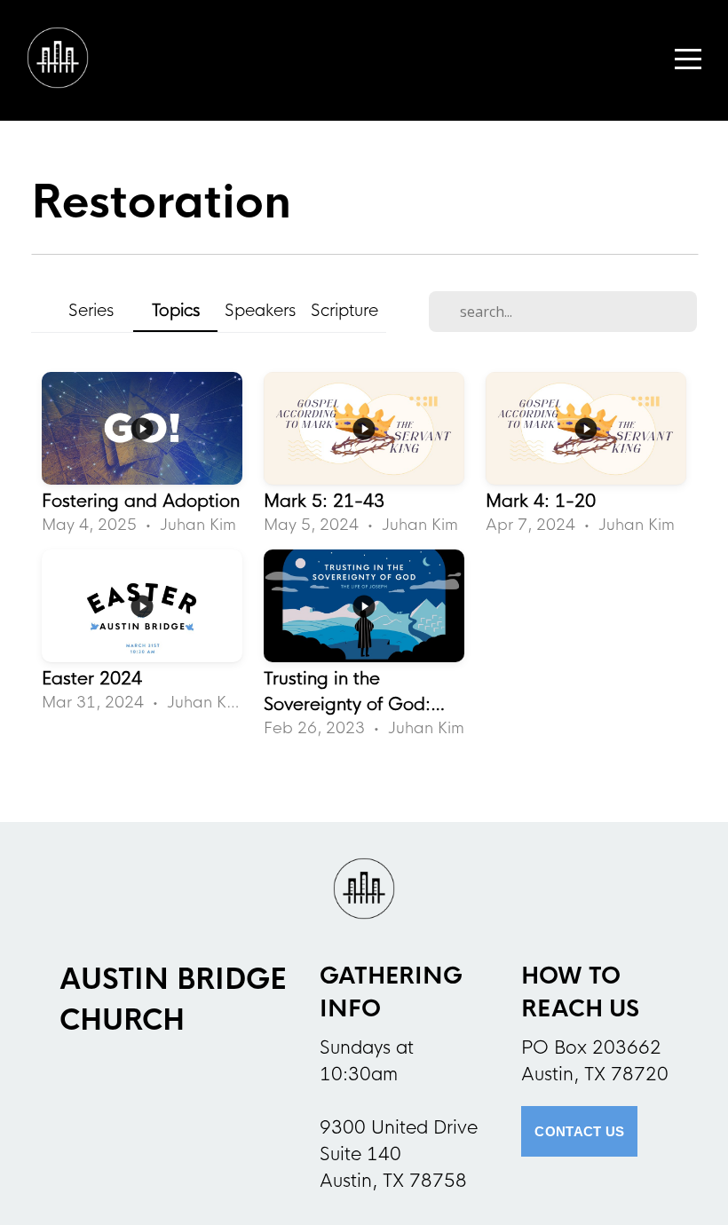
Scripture (344, 310)
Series (91, 310)
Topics (176, 310)
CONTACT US (579, 1131)
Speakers (260, 310)
